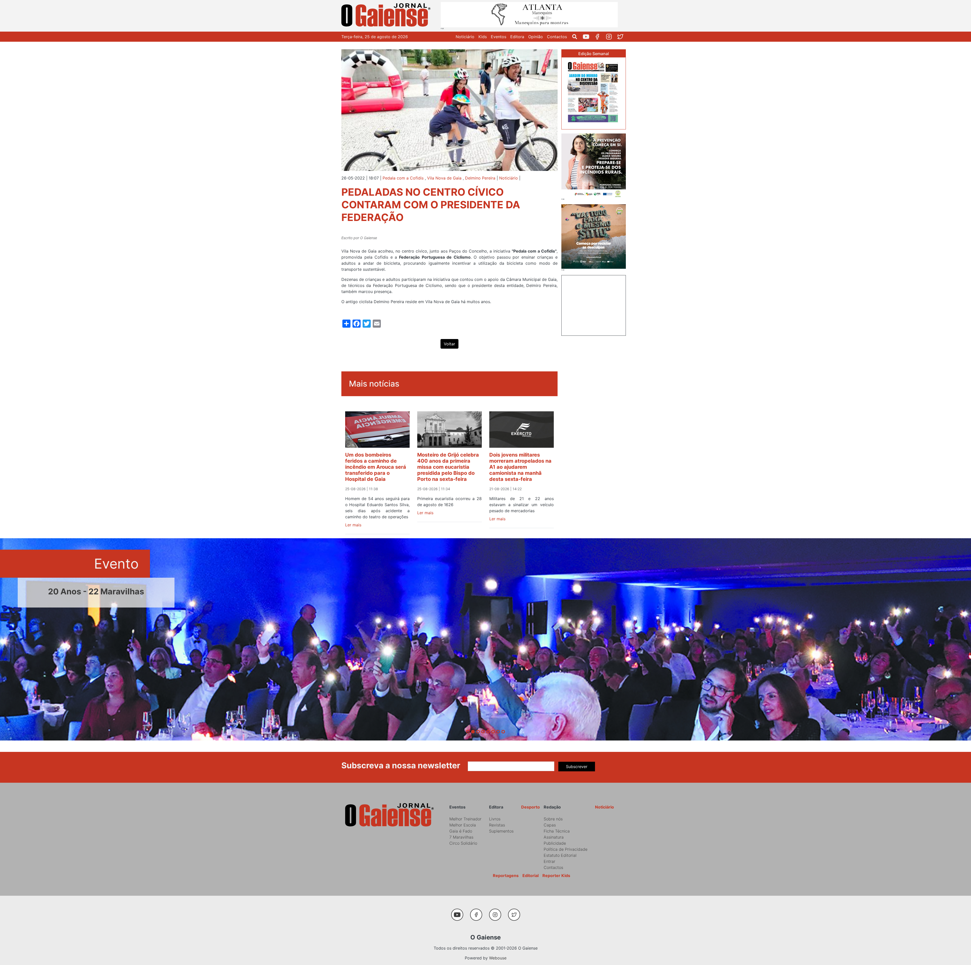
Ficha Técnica (557, 831)
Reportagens (506, 875)
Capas (550, 824)
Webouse (497, 957)
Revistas (497, 824)
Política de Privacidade (565, 849)
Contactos (557, 36)
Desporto (530, 807)
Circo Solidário (463, 843)
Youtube (588, 36)
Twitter (622, 36)
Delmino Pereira (480, 178)
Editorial (530, 875)
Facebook (599, 36)
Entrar (549, 861)
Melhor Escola (462, 824)
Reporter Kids (556, 875)
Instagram (610, 36)
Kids (482, 36)
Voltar (449, 343)
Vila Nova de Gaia (444, 178)
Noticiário (465, 36)
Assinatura (554, 837)
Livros (494, 818)
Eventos (498, 36)
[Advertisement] (594, 304)
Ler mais (353, 524)
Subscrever (576, 766)
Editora (517, 36)
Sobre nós (553, 818)
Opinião (535, 36)
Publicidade (555, 843)
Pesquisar (576, 36)
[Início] (386, 16)
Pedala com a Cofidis (403, 178)
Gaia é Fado (460, 831)
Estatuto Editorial (560, 855)
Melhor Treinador (465, 818)
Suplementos (501, 831)
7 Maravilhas (461, 837)
